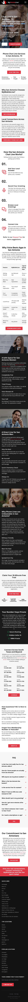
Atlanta (3, 925)
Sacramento (4, 965)
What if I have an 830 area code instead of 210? (12, 793)
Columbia (4, 961)
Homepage (4, 884)
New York (4, 931)
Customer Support (6, 899)
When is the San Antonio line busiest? (11, 782)
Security (11, 994)
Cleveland (4, 952)
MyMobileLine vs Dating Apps (9, 908)
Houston (4, 927)
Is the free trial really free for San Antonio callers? (13, 765)
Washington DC (5, 940)
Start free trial (14, 72)
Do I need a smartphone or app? (12, 815)
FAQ (14, 821)
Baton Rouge (5, 967)
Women (3, 888)
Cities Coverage (5, 897)
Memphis (4, 963)
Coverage (14, 695)
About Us (14, 746)
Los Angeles (4, 954)
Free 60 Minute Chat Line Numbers (10, 916)
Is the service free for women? (11, 787)
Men (3, 890)
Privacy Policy (5, 901)
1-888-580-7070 (8, 984)
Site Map (16, 994)
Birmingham (4, 971)
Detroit (3, 929)
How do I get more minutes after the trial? (12, 803)
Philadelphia (4, 956)
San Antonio (4, 935)
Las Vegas (4, 959)
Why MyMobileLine (9, 114)
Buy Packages (5, 895)
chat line (11, 60)
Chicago (3, 937)
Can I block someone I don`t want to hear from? (12, 810)
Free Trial (4, 893)
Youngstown (5, 969)
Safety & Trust (5, 905)
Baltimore (4, 944)
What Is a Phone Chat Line (8, 910)
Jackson (3, 942)
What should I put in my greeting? (13, 798)
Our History (14, 860)
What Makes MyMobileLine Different (10, 912)
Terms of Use (5, 903)
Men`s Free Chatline (14, 998)
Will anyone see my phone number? (13, 777)
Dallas (3, 933)
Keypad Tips (17, 237)
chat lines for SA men (16, 439)
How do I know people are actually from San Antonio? (13, 771)
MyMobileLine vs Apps (14, 328)
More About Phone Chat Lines (13, 140)
